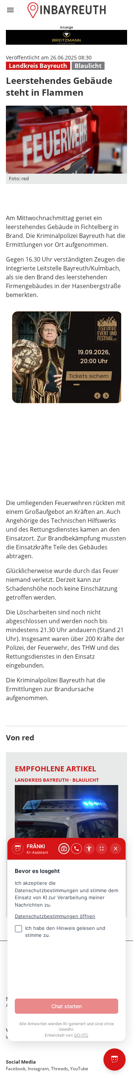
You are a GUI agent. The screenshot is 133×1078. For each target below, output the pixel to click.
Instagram (38, 1068)
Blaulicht (88, 66)
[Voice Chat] (76, 848)
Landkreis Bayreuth (38, 66)
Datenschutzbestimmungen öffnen (55, 916)
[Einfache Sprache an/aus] (89, 848)
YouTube (79, 1068)
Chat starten (66, 1006)
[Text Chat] (63, 848)
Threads (59, 1068)
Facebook (15, 1068)
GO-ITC (81, 1035)
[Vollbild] (101, 848)
